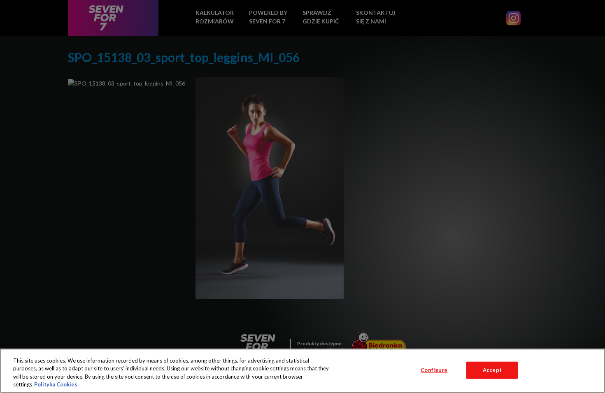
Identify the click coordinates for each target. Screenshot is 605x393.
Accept (492, 370)
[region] (302, 371)
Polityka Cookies (55, 384)
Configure (434, 370)
